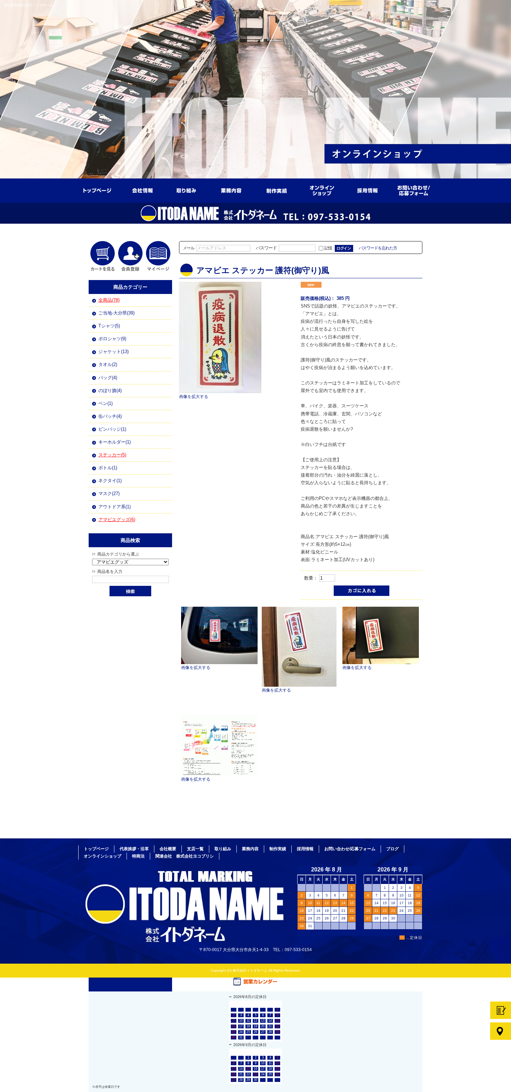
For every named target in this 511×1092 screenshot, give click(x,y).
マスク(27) (109, 493)
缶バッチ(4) (110, 416)
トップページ (97, 188)
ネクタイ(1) (110, 480)
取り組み (187, 188)
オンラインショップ (323, 188)
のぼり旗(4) (110, 390)
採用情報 (368, 188)
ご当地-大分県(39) (116, 313)
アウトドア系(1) (114, 506)
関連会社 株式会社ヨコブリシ (184, 856)
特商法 (138, 856)
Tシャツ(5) (109, 325)
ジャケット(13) (113, 351)
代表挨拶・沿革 (134, 848)
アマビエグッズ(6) (116, 519)
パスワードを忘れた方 (378, 248)
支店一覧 (195, 848)
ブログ (392, 848)
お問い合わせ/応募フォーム (413, 188)
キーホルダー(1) (114, 442)
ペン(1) (105, 403)
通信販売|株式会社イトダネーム (28, 5)
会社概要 (168, 848)
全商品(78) (109, 300)
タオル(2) (107, 364)
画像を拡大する (193, 396)
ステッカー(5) (112, 454)
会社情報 (142, 188)
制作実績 (278, 188)
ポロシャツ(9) (112, 338)
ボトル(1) (107, 467)
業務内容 (233, 188)
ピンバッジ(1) (112, 429)
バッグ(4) (107, 377)
